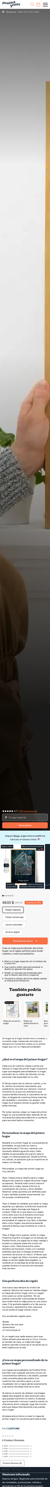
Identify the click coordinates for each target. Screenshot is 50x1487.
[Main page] (11, 4)
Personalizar (25, 825)
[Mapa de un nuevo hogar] (12, 1017)
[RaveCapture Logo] (11, 1429)
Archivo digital (12, 932)
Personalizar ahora (23, 941)
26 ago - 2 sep (19, 836)
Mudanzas (11, 12)
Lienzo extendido (13, 924)
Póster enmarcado (14, 917)
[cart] (38, 4)
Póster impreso (13, 909)
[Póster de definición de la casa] (33, 1017)
